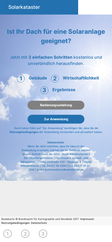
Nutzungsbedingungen (24, 131)
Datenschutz (55, 142)
